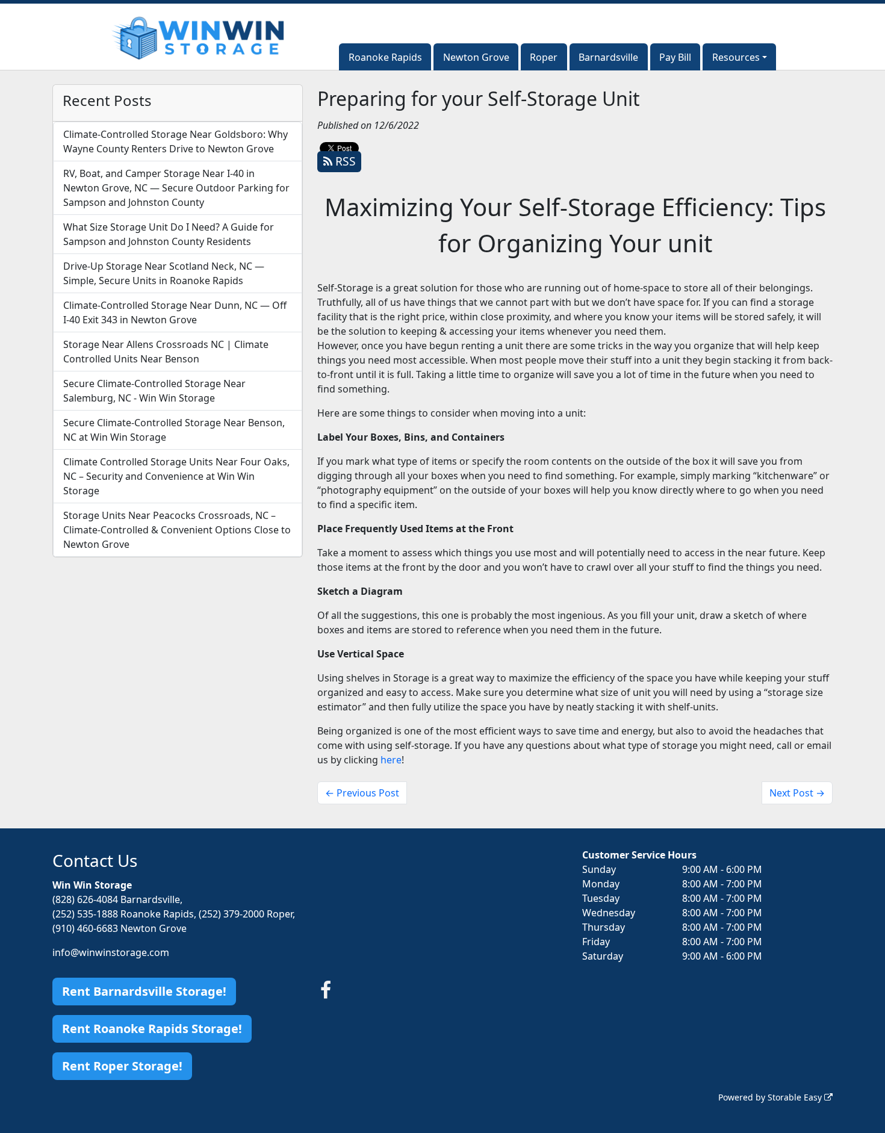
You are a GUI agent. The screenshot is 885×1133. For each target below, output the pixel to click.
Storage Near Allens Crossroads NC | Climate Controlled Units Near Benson (166, 351)
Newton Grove (476, 57)
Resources (736, 57)
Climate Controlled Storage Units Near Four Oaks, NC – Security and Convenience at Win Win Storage (176, 476)
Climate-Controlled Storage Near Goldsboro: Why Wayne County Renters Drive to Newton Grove (175, 141)
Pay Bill (675, 57)
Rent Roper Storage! (122, 1066)
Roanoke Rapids (385, 57)
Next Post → (797, 792)
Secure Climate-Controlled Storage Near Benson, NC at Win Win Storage (174, 430)
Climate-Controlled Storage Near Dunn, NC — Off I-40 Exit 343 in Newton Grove (175, 312)
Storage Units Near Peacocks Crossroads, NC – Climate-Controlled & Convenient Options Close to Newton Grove (177, 530)
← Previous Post (362, 792)
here (391, 759)
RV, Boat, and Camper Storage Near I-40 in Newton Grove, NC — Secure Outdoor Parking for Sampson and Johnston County (176, 188)
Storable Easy (796, 1097)
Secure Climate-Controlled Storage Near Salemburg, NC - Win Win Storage (154, 391)
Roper (543, 57)
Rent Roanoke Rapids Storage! (152, 1028)
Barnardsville (608, 57)
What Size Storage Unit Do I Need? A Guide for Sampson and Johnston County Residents (168, 234)
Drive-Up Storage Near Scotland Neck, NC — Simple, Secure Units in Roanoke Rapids (163, 273)
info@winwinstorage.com (110, 952)
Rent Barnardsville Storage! (144, 991)
